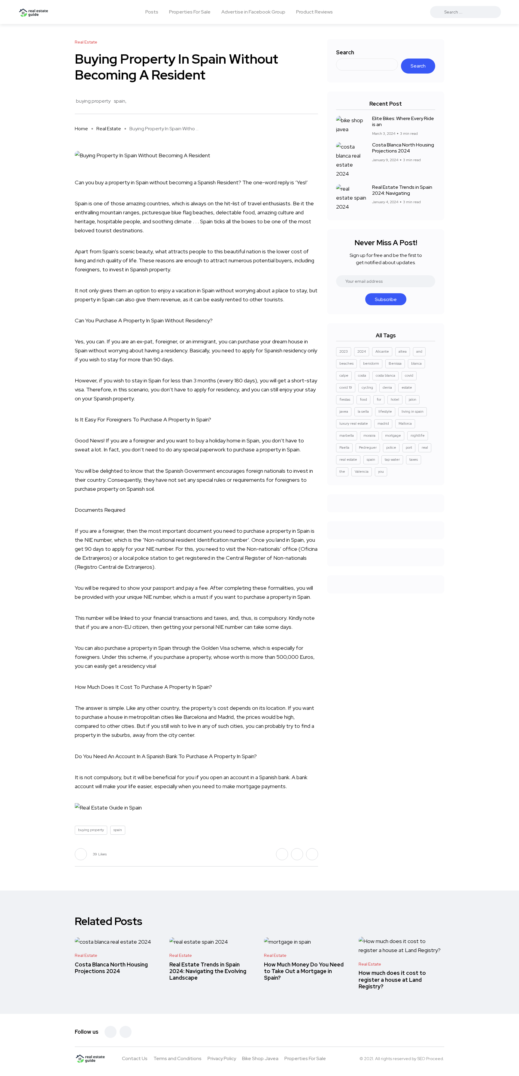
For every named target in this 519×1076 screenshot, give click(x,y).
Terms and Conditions (177, 1058)
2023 (343, 351)
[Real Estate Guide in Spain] (33, 12)
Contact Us (134, 1058)
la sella (363, 411)
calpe (343, 375)
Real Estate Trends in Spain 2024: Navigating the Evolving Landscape (207, 971)
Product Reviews (314, 12)
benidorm (371, 363)
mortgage (248, 786)
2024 (361, 351)
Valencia (362, 471)
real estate (348, 459)
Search (345, 52)
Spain (142, 182)
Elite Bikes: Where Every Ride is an (403, 122)
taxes (413, 459)
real (425, 447)
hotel (395, 399)
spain (119, 101)
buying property (93, 101)
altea (403, 351)
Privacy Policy (222, 1058)
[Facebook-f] (111, 1032)
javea (343, 411)
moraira (369, 435)
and (419, 351)
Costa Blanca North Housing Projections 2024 (403, 148)
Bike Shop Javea (260, 1058)
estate (407, 387)
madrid (383, 423)
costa (362, 375)
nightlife (418, 435)
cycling (367, 387)
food (363, 399)
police (391, 447)
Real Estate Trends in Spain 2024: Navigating (402, 190)
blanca (416, 363)
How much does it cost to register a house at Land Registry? (392, 980)
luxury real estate (353, 423)
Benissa (395, 363)
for (379, 399)
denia (387, 387)
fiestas (344, 399)
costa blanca (385, 375)
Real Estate (108, 128)
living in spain (412, 411)
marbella (346, 435)
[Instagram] (126, 1032)
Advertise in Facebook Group (253, 12)
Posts (151, 12)
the (342, 471)
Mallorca (405, 423)
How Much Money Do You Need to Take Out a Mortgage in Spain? (304, 971)
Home (81, 128)
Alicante (382, 351)
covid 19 (345, 387)
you (381, 471)
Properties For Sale (190, 12)
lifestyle (385, 411)
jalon (412, 399)
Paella (344, 447)
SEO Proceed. (430, 1058)
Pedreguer (368, 447)
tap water (392, 459)
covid (409, 375)
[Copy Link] (316, 101)
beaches (346, 363)
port (409, 447)
